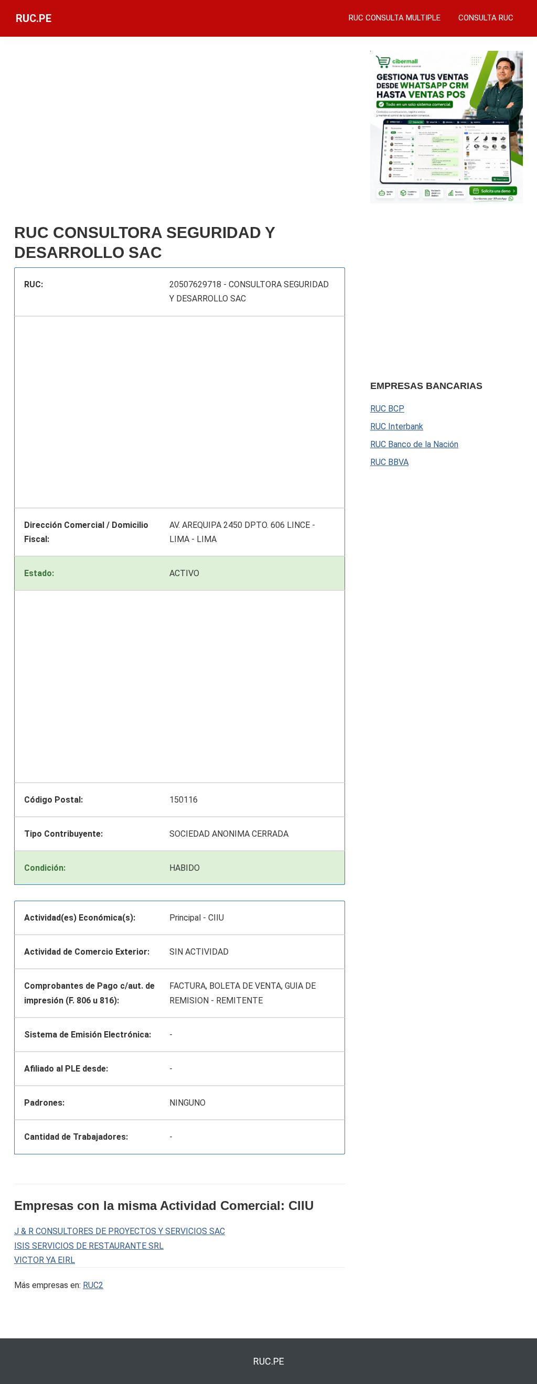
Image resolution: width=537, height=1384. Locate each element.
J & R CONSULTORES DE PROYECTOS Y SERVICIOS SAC (119, 1231)
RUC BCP (387, 409)
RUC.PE (33, 18)
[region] (179, 135)
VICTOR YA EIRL (44, 1260)
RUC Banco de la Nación (414, 444)
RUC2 (93, 1285)
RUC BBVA (389, 462)
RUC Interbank (396, 426)
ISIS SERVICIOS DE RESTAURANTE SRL (89, 1246)
